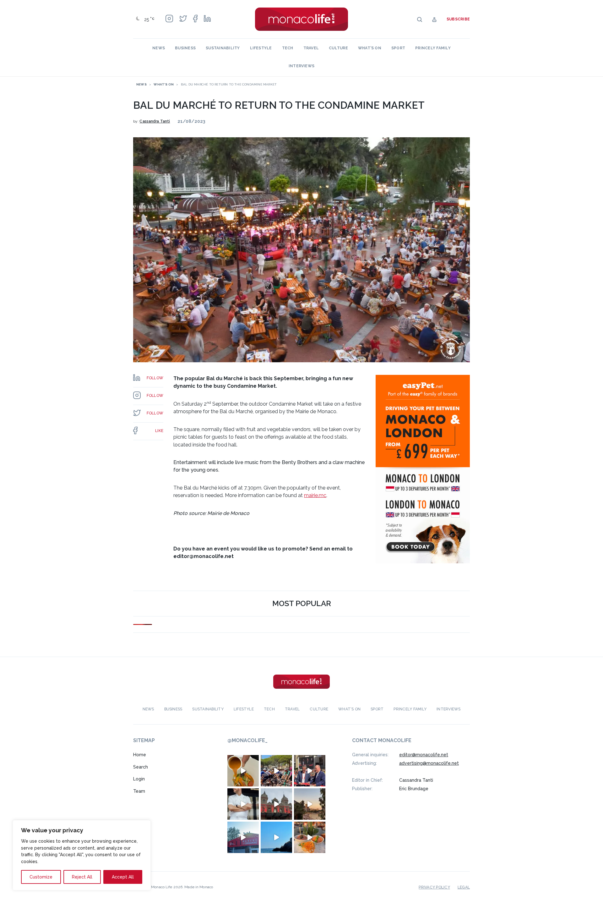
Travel (311, 48)
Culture (338, 48)
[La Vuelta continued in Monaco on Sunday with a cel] (276, 770)
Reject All (82, 876)
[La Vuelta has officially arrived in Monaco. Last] (276, 804)
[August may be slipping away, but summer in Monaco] (243, 770)
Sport (398, 48)
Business (185, 48)
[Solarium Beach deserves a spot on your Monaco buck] (276, 837)
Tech (287, 48)
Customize (41, 876)
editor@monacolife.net (423, 754)
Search (140, 766)
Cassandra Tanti (154, 121)
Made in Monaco (198, 887)
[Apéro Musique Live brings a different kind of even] (243, 837)
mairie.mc (315, 495)
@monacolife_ (247, 740)
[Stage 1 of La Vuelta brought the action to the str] (309, 770)
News (158, 48)
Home (139, 754)
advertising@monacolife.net (429, 763)
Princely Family (433, 48)
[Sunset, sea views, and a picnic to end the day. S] (309, 804)
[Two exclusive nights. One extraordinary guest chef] (243, 804)
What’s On (369, 48)
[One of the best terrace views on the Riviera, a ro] (309, 837)
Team (139, 791)
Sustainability (223, 48)
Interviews (301, 66)
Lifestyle (261, 48)
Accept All (123, 876)
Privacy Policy (434, 887)
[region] (82, 855)
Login (139, 778)
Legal (464, 887)
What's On (164, 84)
